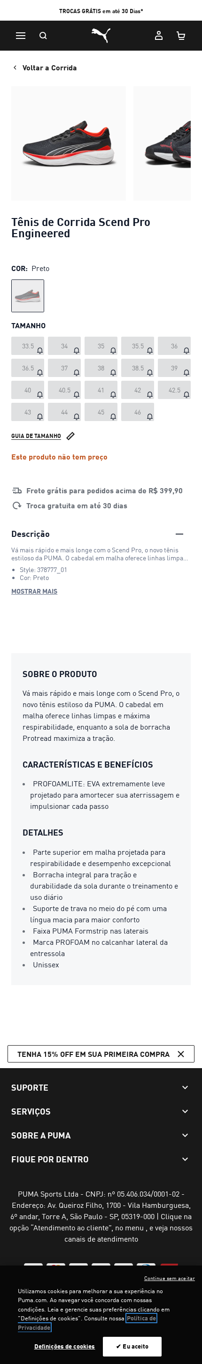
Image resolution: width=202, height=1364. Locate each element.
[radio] (27, 295)
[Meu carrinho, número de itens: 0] (181, 35)
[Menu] (20, 35)
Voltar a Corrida (50, 67)
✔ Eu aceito (132, 1346)
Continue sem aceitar (169, 1278)
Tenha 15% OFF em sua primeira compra (93, 1053)
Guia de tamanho (36, 435)
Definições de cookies (64, 1346)
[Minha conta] (158, 35)
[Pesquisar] (43, 35)
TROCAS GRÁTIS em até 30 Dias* (101, 11)
